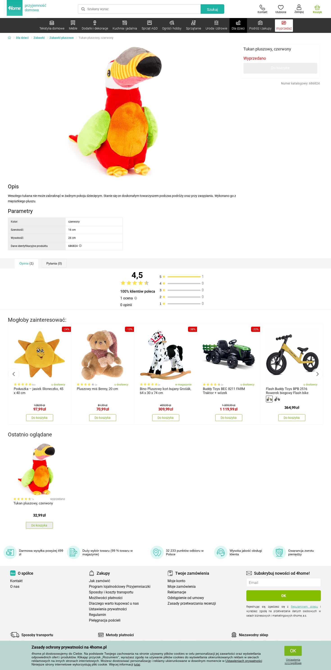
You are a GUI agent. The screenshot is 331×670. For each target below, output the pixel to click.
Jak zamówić (99, 581)
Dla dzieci (22, 37)
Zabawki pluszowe (62, 37)
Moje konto (176, 581)
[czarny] (277, 399)
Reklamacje (177, 592)
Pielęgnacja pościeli (104, 620)
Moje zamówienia (182, 586)
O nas (14, 586)
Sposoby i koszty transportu (111, 592)
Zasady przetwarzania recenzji (192, 603)
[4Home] (11, 38)
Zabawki (39, 37)
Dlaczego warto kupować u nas (114, 603)
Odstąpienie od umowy (186, 597)
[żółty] (269, 399)
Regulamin (97, 614)
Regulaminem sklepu (304, 606)
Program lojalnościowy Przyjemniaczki (119, 586)
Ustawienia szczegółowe (293, 661)
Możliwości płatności (105, 597)
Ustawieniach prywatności (243, 661)
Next (317, 374)
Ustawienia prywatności (108, 609)
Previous (13, 374)
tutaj (137, 664)
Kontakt (16, 581)
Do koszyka (280, 68)
